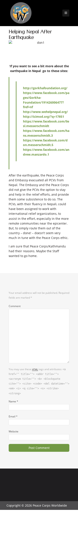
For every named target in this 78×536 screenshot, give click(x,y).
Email (13, 416)
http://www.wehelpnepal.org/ (45, 112)
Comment (15, 306)
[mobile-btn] (65, 13)
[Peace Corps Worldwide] (21, 13)
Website (13, 431)
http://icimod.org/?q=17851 (43, 116)
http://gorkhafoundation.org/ (45, 88)
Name (13, 401)
